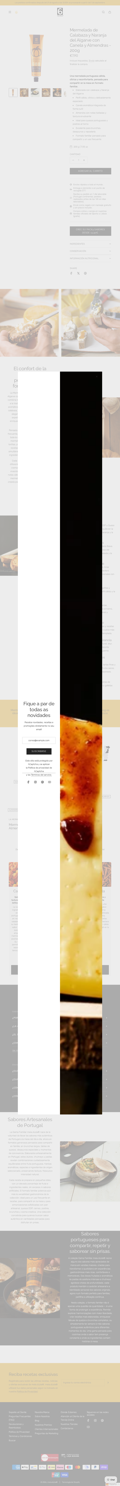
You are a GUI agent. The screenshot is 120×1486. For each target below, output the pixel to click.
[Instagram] (35, 782)
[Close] (97, 376)
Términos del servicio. (41, 774)
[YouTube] (49, 782)
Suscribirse (39, 751)
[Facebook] (28, 782)
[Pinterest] (42, 782)
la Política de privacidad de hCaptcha (39, 769)
